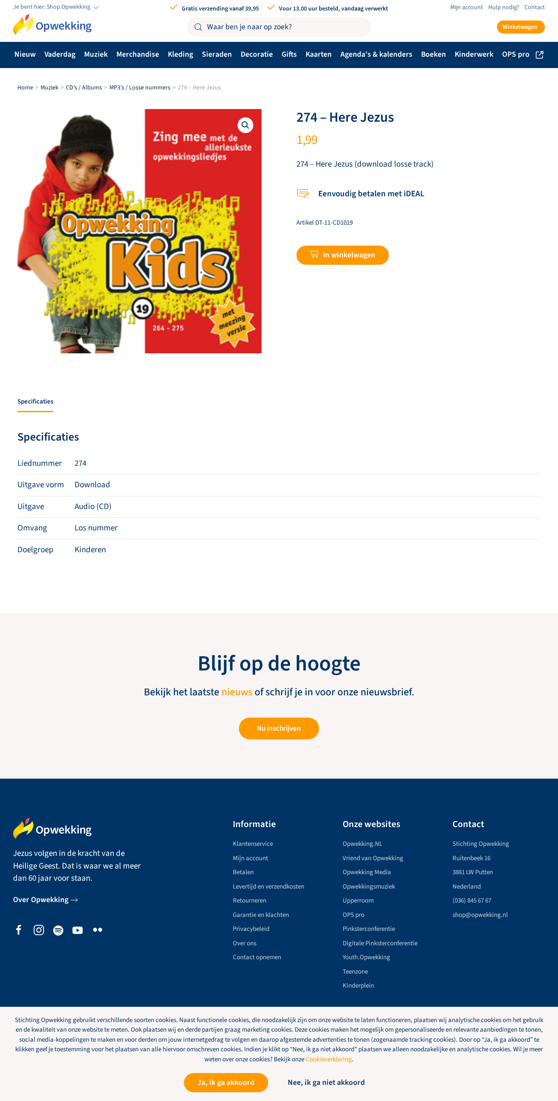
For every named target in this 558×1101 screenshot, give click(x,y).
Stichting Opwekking (481, 843)
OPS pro (516, 54)
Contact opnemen (257, 957)
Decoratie (257, 54)
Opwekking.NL (362, 843)
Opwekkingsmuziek (369, 886)
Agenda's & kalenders (376, 54)
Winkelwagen (520, 27)
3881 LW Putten (473, 872)
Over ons (244, 943)
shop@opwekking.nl (480, 915)
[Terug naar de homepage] (52, 24)
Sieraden (217, 54)
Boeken (433, 54)
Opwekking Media (367, 872)
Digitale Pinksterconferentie (380, 943)
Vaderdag (59, 54)
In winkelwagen (349, 255)
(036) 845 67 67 (472, 900)
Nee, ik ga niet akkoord (326, 1082)
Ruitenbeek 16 (471, 858)
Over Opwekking (40, 899)
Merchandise (137, 54)
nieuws (236, 692)
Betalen (243, 872)
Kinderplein (358, 985)
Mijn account (466, 7)
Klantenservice (253, 843)
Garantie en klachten (261, 915)
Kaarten (319, 54)
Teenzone (355, 971)
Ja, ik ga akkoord (226, 1082)
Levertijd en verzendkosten (268, 886)
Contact (534, 7)
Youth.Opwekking (366, 957)
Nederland (467, 886)
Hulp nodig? (503, 7)
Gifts (289, 54)
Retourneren (249, 900)
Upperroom (358, 900)
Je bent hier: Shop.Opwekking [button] (52, 7)
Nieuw (25, 54)
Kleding (180, 54)
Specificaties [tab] (35, 401)
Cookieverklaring (329, 1059)
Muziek (96, 54)
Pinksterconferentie (369, 928)
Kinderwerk (474, 54)
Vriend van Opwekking (373, 858)
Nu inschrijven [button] (279, 728)
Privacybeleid (251, 928)
